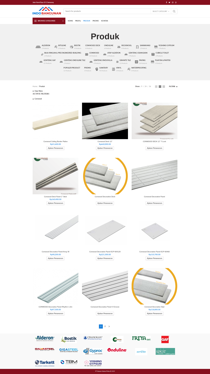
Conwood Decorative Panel (154, 197)
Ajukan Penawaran (55, 148)
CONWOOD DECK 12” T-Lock (154, 141)
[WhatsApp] (175, 2)
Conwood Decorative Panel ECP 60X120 (105, 252)
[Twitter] (169, 2)
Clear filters (39, 91)
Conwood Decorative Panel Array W (55, 252)
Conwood (38, 99)
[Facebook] (166, 2)
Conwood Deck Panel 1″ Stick (55, 197)
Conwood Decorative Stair (154, 307)
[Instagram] (172, 2)
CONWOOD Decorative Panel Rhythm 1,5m (55, 307)
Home (35, 86)
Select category (160, 11)
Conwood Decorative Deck (105, 197)
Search (174, 11)
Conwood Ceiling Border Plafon (56, 141)
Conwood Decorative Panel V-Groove (105, 307)
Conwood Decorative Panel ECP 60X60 (154, 252)
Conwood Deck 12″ (105, 141)
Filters (172, 86)
